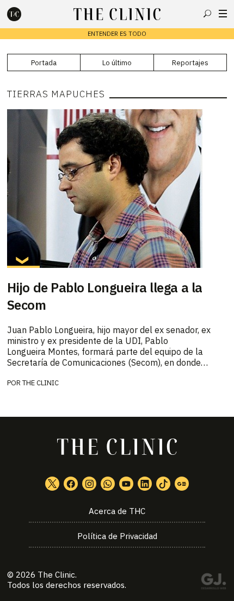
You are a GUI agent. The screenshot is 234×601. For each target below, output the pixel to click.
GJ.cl (213, 583)
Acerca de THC (117, 511)
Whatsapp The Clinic (108, 484)
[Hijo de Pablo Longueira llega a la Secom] (117, 188)
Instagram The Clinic (89, 484)
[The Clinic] (23, 14)
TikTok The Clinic (163, 484)
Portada (44, 62)
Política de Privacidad (117, 536)
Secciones (223, 13)
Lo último (117, 62)
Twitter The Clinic (52, 484)
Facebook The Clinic (71, 484)
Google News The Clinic (182, 484)
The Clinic (40, 382)
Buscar (207, 13)
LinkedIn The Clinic (145, 484)
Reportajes (190, 62)
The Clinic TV (126, 484)
